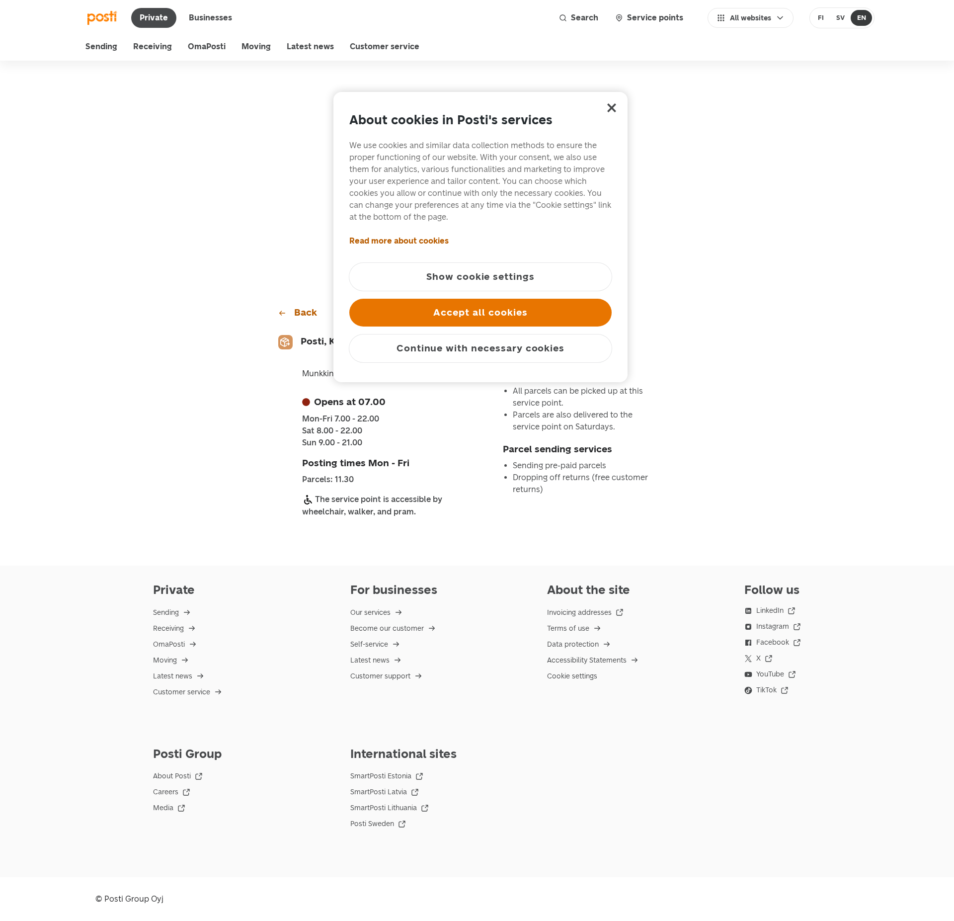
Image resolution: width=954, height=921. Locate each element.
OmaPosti (207, 46)
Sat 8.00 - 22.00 (332, 431)
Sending (101, 46)
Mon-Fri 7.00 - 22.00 (340, 419)
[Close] (612, 108)
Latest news (310, 46)
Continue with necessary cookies (480, 348)
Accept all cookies (480, 312)
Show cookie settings (480, 276)
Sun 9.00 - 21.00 (332, 443)
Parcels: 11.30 (328, 480)
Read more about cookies (399, 241)
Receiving (152, 46)
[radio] (821, 18)
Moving (256, 46)
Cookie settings (572, 676)
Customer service (384, 46)
